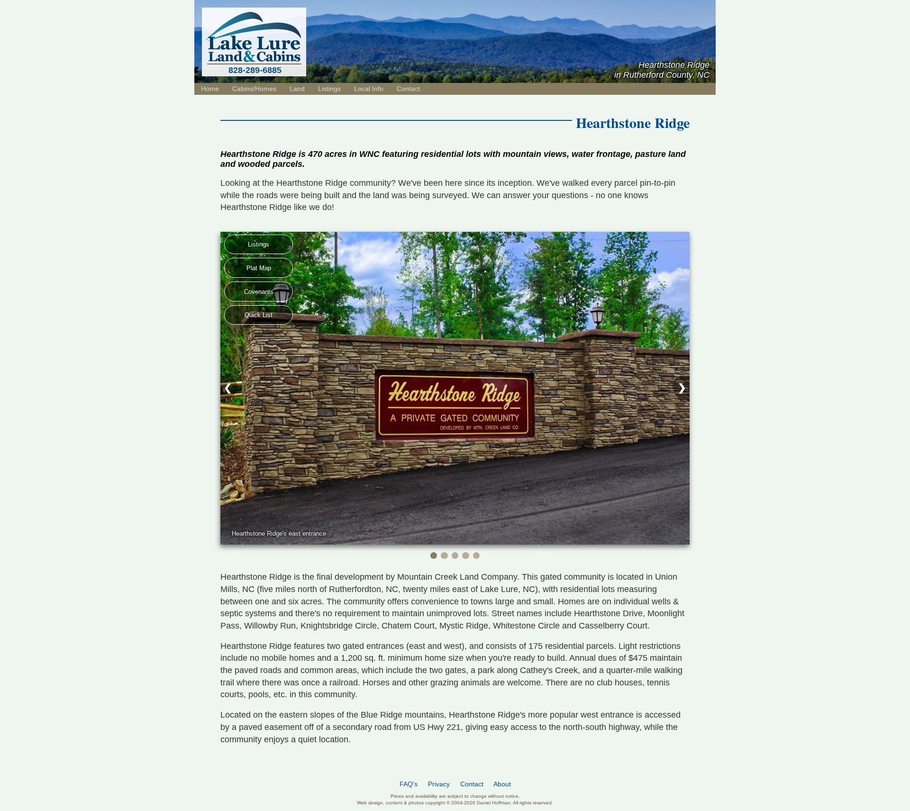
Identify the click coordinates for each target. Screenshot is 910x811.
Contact (408, 88)
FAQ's (409, 784)
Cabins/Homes (254, 88)
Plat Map (258, 268)
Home (210, 88)
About (502, 784)
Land (297, 88)
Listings (258, 244)
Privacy (439, 784)
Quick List (259, 315)
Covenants (258, 291)
